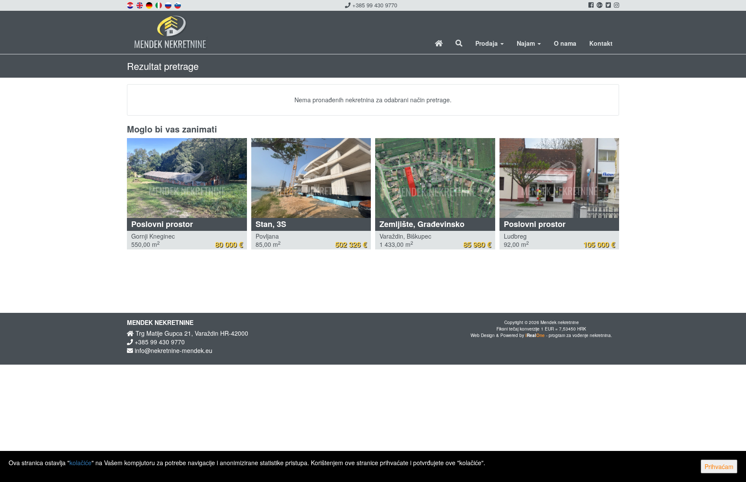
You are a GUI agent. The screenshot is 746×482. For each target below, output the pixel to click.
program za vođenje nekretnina (580, 335)
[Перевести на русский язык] (169, 4)
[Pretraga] (459, 43)
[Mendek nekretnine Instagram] (616, 4)
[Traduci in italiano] (159, 4)
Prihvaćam (719, 466)
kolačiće (81, 462)
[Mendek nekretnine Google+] (599, 4)
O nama (565, 43)
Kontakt (601, 43)
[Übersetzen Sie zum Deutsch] (150, 4)
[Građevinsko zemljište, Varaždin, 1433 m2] (435, 178)
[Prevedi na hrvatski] (131, 4)
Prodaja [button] (487, 43)
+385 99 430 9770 (374, 5)
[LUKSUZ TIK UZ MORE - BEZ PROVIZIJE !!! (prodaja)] (311, 178)
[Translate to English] (140, 4)
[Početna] (438, 43)
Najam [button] (527, 43)
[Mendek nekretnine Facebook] (590, 4)
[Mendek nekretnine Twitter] (607, 4)
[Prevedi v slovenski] (178, 4)
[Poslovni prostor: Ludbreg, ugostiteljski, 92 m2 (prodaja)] (559, 178)
